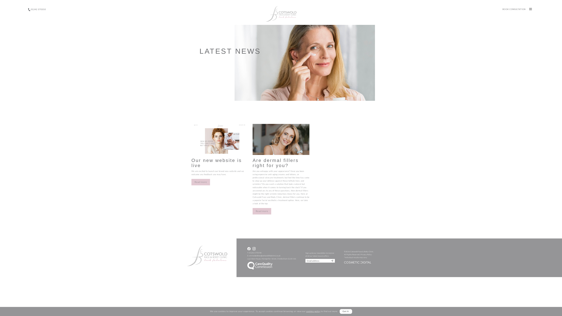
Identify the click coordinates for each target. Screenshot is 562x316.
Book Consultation (514, 9)
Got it (345, 311)
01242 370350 (255, 253)
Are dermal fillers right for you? (276, 163)
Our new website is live (216, 163)
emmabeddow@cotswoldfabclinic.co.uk (265, 256)
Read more (201, 182)
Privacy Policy (366, 254)
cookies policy (313, 311)
